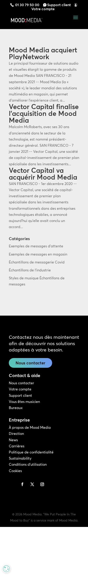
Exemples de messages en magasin (38, 254)
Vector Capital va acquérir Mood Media (43, 173)
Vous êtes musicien (24, 401)
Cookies (15, 470)
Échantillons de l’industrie (30, 270)
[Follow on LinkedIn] (12, 484)
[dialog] (6, 569)
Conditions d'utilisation (28, 464)
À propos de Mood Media (30, 427)
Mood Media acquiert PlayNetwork (43, 53)
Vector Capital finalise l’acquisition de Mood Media (44, 113)
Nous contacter (30, 362)
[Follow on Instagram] (42, 484)
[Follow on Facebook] (22, 484)
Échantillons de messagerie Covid (37, 262)
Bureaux (16, 407)
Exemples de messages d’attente (36, 246)
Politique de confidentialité (31, 452)
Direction (16, 433)
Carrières (16, 446)
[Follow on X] (32, 484)
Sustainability (20, 458)
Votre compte (43, 9)
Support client (59, 4)
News (13, 440)
